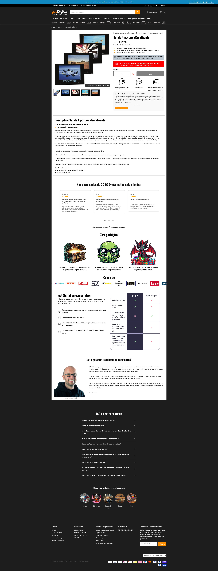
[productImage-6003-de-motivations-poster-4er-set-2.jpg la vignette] (75, 92)
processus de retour (133, 385)
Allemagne (158, 555)
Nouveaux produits (119, 19)
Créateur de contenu (102, 535)
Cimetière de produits (80, 533)
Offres (149, 19)
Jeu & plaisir (82, 19)
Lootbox (106, 19)
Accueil (54, 27)
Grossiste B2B (100, 540)
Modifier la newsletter (58, 540)
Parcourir (55, 19)
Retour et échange (57, 538)
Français (163, 5)
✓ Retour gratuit (73, 5)
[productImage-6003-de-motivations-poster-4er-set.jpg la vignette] (56, 92)
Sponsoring (99, 538)
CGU (66, 561)
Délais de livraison (57, 533)
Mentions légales (73, 561)
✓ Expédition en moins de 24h (59, 5)
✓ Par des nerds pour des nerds (87, 5)
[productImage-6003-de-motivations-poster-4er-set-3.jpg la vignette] (85, 92)
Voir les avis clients (121, 108)
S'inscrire (162, 544)
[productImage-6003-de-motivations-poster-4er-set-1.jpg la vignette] (65, 92)
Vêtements (63, 19)
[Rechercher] (137, 12)
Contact (54, 530)
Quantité (115, 70)
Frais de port (55, 535)
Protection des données (57, 561)
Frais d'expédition (126, 45)
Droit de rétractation (83, 561)
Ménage (72, 19)
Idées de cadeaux (94, 19)
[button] (104, 220)
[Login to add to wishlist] (133, 74)
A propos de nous (79, 530)
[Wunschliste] (161, 12)
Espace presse (100, 533)
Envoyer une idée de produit (104, 543)
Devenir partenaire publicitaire (105, 530)
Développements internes (136, 19)
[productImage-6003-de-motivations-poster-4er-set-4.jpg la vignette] (95, 92)
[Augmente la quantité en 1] (128, 73)
